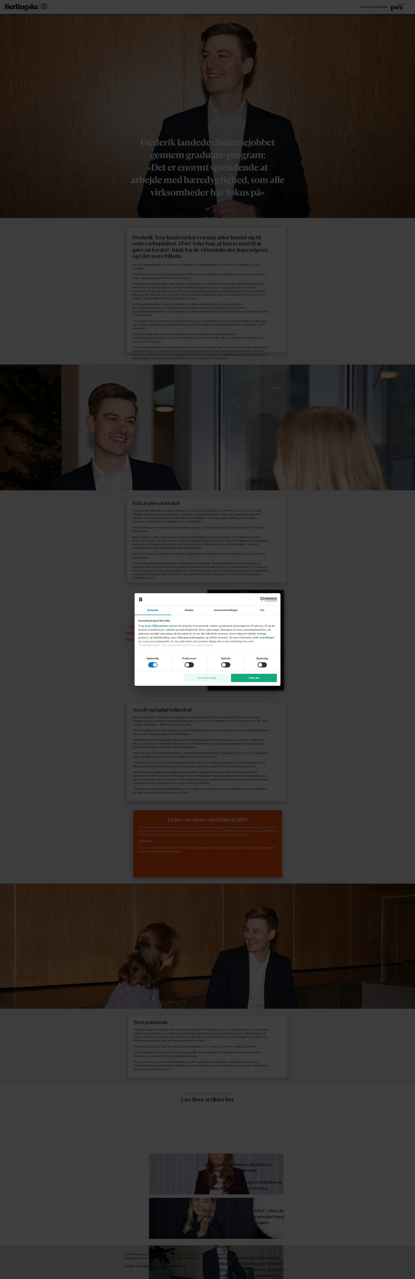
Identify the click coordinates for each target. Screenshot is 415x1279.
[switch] (189, 665)
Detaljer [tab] (189, 610)
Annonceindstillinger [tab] (226, 610)
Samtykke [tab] (152, 610)
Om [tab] (262, 610)
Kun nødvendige (207, 677)
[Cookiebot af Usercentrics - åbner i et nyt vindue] (263, 599)
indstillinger (267, 637)
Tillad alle (254, 677)
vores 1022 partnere (157, 625)
